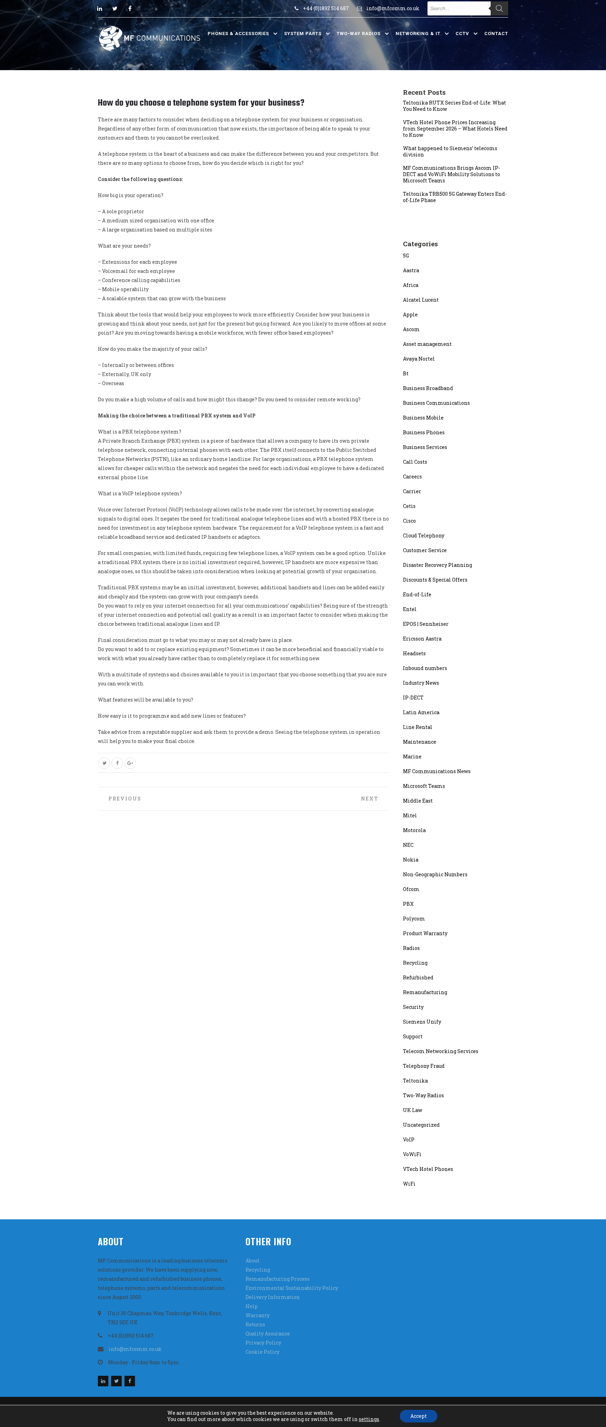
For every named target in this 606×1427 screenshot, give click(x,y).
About (252, 1260)
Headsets (414, 653)
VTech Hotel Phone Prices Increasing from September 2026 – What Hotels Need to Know (455, 128)
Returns (255, 1324)
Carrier (412, 491)
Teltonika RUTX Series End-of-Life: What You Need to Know (454, 106)
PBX (408, 903)
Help (251, 1306)
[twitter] (114, 8)
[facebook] (129, 8)
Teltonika (415, 1080)
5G (406, 255)
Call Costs (415, 461)
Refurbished (418, 977)
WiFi (409, 1183)
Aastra (411, 270)
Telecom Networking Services (440, 1051)
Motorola (414, 830)
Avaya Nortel (419, 358)
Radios (411, 948)
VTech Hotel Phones (428, 1169)
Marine (412, 756)
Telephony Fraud (424, 1066)
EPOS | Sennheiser (426, 624)
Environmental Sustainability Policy (291, 1288)
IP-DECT (413, 697)
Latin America (421, 712)
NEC (408, 845)
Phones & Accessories (238, 33)
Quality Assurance (267, 1333)
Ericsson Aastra (422, 638)
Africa (410, 285)
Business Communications (436, 403)
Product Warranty (425, 933)
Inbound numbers (425, 668)
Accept (418, 1416)
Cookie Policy (262, 1351)
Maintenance (419, 741)
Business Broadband (428, 388)
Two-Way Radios (359, 33)
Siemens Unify (422, 1021)
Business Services (425, 447)
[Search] (499, 8)
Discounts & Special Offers (435, 579)
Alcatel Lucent (421, 299)
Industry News (421, 682)
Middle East (418, 800)
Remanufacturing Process (277, 1278)
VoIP (409, 1139)
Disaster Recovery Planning (437, 565)
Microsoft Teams (424, 786)
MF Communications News (437, 771)
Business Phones (424, 432)
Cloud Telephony (423, 535)
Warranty (257, 1315)
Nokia (410, 859)
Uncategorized (421, 1124)
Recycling (415, 962)
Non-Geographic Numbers (435, 874)
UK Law (412, 1110)
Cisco (409, 520)
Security (413, 1007)
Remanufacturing (425, 992)
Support (413, 1036)
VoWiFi (412, 1154)
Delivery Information (272, 1297)
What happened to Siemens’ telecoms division (450, 151)
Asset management (427, 344)
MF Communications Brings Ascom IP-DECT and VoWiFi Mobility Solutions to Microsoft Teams (451, 174)
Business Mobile (423, 417)
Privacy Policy (263, 1342)
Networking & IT (418, 33)
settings (369, 1419)
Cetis (409, 506)
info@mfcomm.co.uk (392, 8)
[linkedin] (99, 8)
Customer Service (425, 550)
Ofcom (411, 889)
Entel (410, 609)
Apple (410, 314)
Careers (412, 476)
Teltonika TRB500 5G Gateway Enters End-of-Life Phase (455, 197)
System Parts (303, 33)
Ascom (411, 329)
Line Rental (417, 727)
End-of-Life (417, 594)
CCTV (462, 33)
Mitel (410, 815)
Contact (496, 33)
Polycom (414, 918)
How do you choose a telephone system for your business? (201, 103)
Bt (406, 373)
